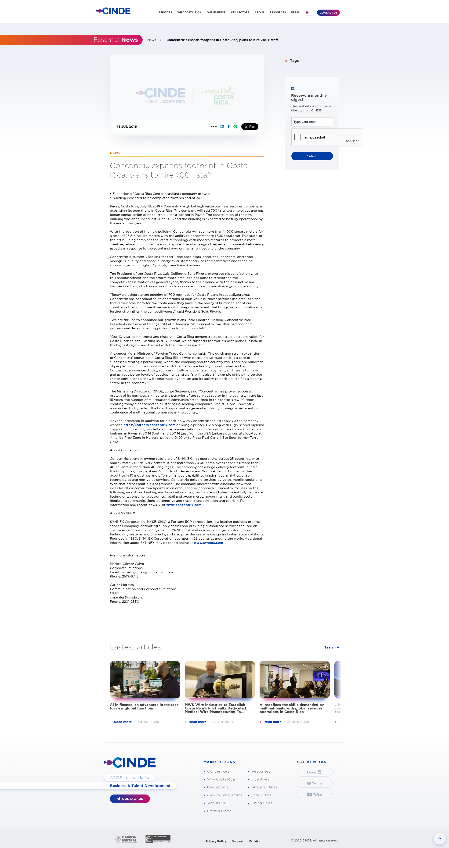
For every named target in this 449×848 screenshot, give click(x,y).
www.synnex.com (208, 543)
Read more (123, 722)
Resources (261, 771)
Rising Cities (262, 803)
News (151, 40)
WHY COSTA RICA (189, 12)
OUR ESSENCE (216, 12)
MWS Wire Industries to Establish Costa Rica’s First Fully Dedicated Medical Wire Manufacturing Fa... (215, 708)
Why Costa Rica (221, 779)
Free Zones (262, 795)
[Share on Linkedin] (222, 126)
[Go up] (439, 838)
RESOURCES (278, 12)
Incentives (260, 779)
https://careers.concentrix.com (149, 425)
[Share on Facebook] (229, 126)
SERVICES (165, 12)
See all (329, 647)
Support (237, 841)
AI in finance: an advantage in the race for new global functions (144, 706)
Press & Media (219, 811)
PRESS (295, 12)
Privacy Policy (216, 841)
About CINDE (218, 803)
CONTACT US (328, 12)
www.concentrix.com (183, 505)
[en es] (309, 13)
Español (255, 841)
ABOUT (259, 12)
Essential (116, 40)
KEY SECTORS (240, 12)
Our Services (218, 771)
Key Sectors (217, 787)
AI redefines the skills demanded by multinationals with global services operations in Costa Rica (292, 708)
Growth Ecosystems (224, 795)
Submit (312, 156)
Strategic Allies (265, 787)
